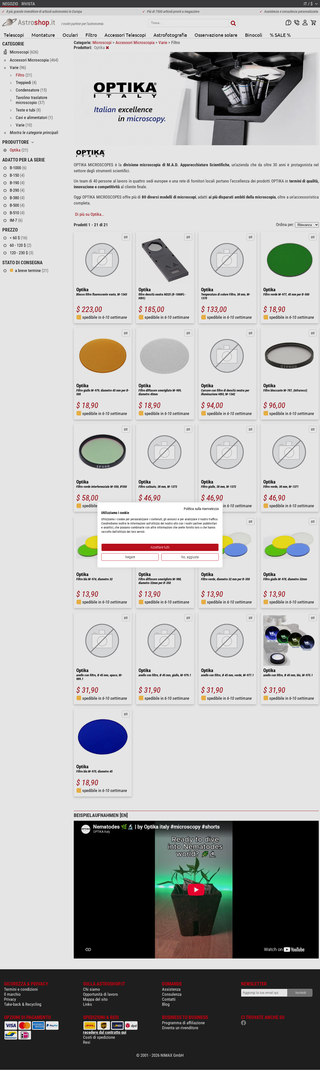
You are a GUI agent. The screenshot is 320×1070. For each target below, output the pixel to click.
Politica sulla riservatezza (201, 509)
